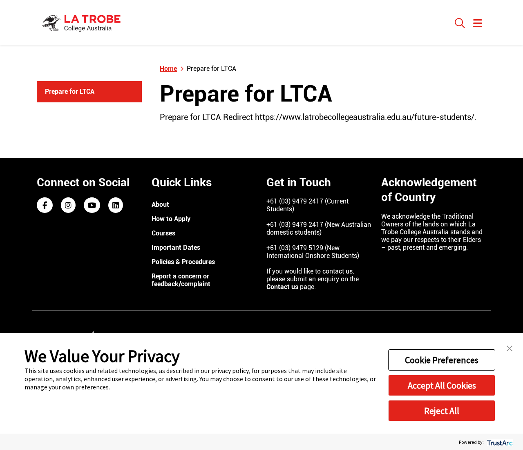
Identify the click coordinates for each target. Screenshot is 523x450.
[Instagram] (68, 206)
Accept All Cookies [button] (442, 385)
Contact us (282, 287)
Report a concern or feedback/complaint (181, 280)
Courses (163, 233)
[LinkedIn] (115, 206)
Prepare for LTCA (69, 91)
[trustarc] (499, 442)
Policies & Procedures (183, 262)
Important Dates (176, 247)
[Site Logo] (82, 22)
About (160, 204)
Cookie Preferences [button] (441, 360)
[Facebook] (45, 206)
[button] (509, 347)
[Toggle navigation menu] (477, 23)
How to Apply (171, 219)
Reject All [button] (441, 410)
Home (168, 68)
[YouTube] (92, 206)
